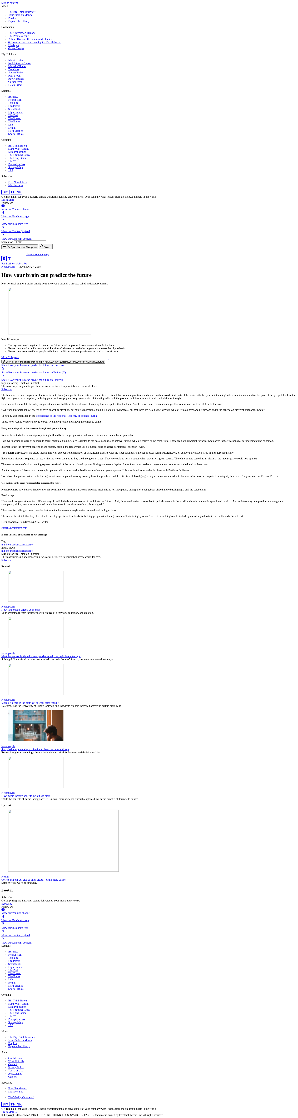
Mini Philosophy (17, 151)
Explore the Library (19, 21)
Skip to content (9, 2)
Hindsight (13, 45)
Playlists (12, 18)
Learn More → (9, 199)
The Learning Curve (19, 154)
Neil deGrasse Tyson (19, 63)
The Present (14, 118)
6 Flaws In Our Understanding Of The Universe (34, 42)
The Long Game (17, 158)
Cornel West (15, 81)
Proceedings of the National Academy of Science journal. (67, 415)
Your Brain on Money (20, 14)
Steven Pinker (15, 72)
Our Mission (15, 1058)
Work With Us (16, 1061)
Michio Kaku (15, 60)
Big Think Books (17, 145)
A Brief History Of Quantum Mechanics (30, 39)
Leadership (14, 105)
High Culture (15, 112)
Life (10, 124)
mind (4, 544)
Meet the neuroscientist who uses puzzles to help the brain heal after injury (41, 656)
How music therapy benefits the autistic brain (25, 795)
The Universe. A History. (22, 32)
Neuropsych (15, 99)
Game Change (16, 48)
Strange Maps (15, 167)
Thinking (13, 102)
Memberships (15, 185)
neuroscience (14, 544)
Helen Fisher (15, 84)
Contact (12, 1064)
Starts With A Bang (18, 148)
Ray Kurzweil (16, 78)
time (30, 544)
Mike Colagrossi (10, 357)
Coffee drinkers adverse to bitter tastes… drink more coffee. (33, 879)
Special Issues (15, 133)
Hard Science (15, 130)
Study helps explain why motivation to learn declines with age (35, 749)
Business (13, 96)
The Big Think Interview (22, 11)
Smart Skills (14, 109)
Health (12, 127)
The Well (13, 161)
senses (24, 544)
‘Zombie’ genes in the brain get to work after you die (30, 702)
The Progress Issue (18, 35)
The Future (14, 121)
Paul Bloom (14, 75)
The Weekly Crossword (21, 1097)
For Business (8, 263)
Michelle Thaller (17, 66)
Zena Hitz (13, 69)
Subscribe (21, 263)
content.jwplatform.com (14, 527)
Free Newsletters (17, 182)
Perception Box (16, 164)
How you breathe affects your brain (20, 609)
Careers (12, 1076)
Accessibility (15, 1073)
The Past (13, 115)
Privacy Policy (16, 1067)
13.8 (10, 170)
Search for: (7, 241)
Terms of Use (15, 1070)
